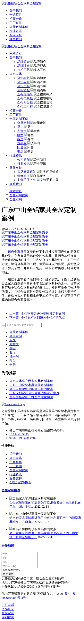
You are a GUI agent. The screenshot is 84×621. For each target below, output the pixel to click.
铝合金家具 (15, 251)
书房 (12, 364)
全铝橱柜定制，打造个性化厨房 (31, 397)
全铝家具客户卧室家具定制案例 (31, 381)
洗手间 (14, 356)
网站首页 (15, 53)
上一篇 (37, 313)
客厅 (12, 352)
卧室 (12, 348)
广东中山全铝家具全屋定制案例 (31, 385)
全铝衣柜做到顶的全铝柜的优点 (31, 389)
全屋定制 (15, 199)
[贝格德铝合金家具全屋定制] (42, 4)
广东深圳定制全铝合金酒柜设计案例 (34, 393)
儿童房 (14, 344)
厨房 (12, 340)
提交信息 (8, 574)
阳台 (12, 360)
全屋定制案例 (18, 195)
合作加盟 (8, 545)
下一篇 (37, 317)
